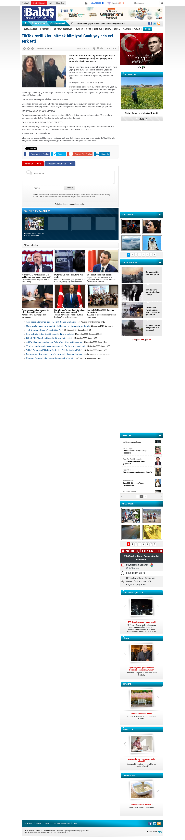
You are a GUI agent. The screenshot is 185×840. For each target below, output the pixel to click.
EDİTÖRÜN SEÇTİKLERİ (133, 593)
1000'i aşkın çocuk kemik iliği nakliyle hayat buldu (101, 313)
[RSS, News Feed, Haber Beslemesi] (158, 23)
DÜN (134, 340)
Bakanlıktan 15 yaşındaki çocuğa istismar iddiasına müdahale (54, 354)
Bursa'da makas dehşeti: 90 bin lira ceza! (153, 327)
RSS (75, 823)
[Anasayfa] (26, 23)
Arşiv (50, 3)
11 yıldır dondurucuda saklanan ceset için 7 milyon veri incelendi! (55, 346)
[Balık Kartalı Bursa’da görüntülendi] (152, 242)
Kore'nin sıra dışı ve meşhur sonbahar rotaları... (142, 715)
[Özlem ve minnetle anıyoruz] (152, 226)
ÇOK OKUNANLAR (129, 262)
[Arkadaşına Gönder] (98, 48)
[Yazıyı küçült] (108, 48)
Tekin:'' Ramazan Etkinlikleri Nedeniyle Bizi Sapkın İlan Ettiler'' (54, 350)
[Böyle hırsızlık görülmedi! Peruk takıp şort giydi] (152, 532)
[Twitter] (28, 48)
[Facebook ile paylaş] (150, 23)
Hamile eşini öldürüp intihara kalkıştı (93, 23)
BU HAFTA (141, 340)
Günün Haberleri (39, 3)
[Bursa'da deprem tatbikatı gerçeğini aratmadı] (131, 226)
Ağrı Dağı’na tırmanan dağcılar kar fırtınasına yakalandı (51, 322)
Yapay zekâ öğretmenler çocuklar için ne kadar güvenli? (141, 762)
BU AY (148, 340)
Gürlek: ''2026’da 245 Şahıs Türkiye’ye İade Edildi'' (49, 338)
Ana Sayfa (25, 3)
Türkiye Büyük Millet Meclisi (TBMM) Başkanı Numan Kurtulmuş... (69, 313)
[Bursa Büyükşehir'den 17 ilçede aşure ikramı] (131, 515)
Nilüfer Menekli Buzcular (134, 455)
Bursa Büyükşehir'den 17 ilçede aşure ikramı (34, 234)
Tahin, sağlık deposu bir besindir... (141, 806)
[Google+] (32, 48)
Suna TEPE (138, 476)
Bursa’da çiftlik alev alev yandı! (152, 273)
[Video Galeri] (57, 23)
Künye (38, 823)
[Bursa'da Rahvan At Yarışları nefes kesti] (152, 515)
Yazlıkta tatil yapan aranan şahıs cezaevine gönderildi (153, 311)
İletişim (47, 823)
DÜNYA (126, 638)
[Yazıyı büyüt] (114, 48)
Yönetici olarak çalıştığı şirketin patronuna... (35, 313)
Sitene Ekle (60, 3)
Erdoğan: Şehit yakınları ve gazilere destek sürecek (49, 358)
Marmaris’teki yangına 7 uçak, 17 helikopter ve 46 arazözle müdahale (58, 326)
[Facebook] (24, 48)
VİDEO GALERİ (128, 504)
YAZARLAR (126, 435)
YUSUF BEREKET (133, 443)
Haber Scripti (152, 832)
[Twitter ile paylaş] (154, 23)
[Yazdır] (101, 48)
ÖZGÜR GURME (129, 775)
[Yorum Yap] (94, 48)
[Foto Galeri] (39, 23)
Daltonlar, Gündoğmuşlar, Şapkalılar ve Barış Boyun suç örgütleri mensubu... (69, 278)
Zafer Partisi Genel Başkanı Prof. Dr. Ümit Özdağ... (36, 278)
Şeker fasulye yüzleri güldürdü (141, 113)
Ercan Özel (133, 465)
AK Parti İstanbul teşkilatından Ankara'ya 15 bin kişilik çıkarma (54, 342)
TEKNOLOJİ (128, 730)
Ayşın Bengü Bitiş (131, 487)
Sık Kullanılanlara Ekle (62, 823)
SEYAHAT (127, 684)
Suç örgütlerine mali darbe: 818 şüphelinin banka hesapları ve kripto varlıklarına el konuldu (101, 278)
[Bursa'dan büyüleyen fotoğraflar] (131, 242)
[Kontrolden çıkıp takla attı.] (131, 532)
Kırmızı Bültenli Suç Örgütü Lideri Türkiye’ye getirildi (50, 334)
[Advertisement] (175, 50)
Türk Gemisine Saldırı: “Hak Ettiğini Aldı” (44, 330)
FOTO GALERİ (127, 215)
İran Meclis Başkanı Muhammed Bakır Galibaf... (142, 671)
